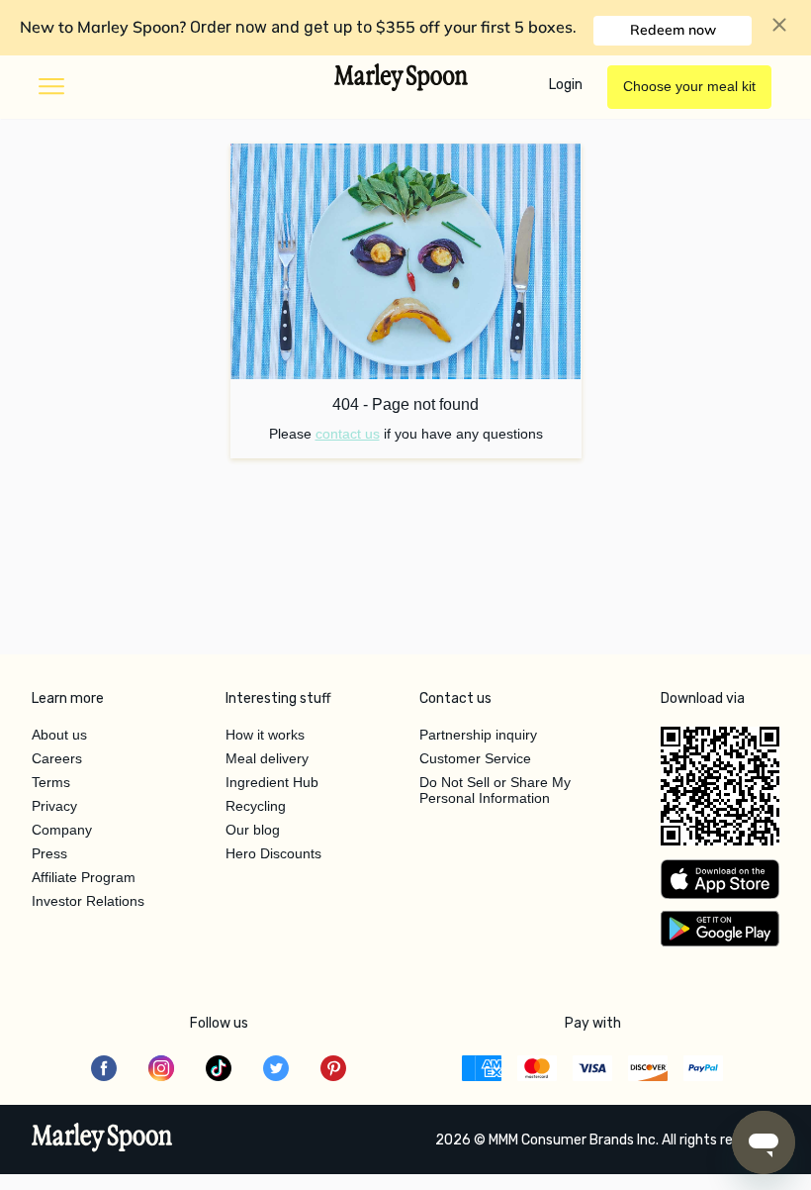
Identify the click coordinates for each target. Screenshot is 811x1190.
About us (59, 735)
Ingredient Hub (271, 782)
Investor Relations (88, 901)
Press (49, 853)
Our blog (252, 830)
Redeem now (673, 30)
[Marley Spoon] (102, 1139)
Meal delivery (267, 758)
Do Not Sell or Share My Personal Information (495, 790)
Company (62, 830)
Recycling (255, 806)
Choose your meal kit (689, 86)
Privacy (54, 806)
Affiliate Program (83, 877)
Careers (57, 758)
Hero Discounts (273, 853)
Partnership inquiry (478, 735)
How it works (265, 735)
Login (566, 84)
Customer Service (475, 758)
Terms (51, 782)
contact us (347, 434)
